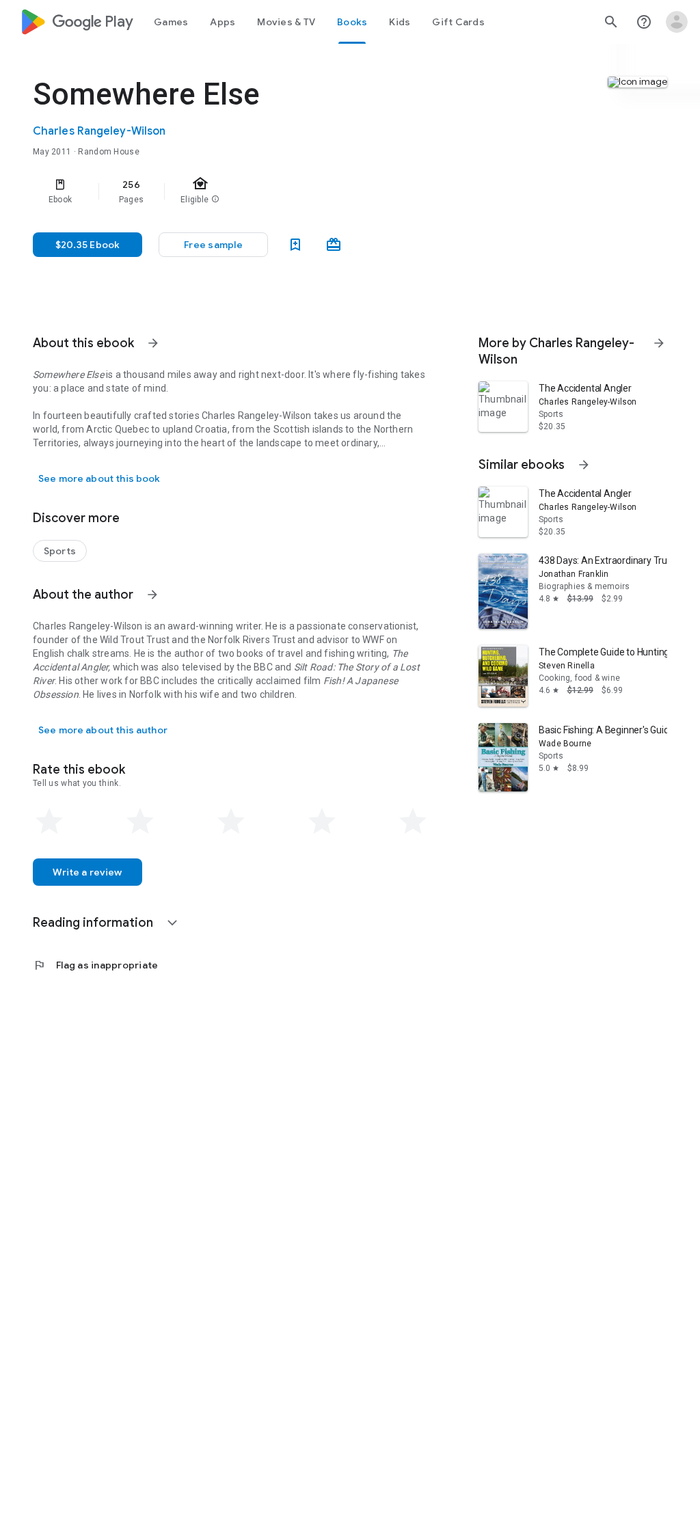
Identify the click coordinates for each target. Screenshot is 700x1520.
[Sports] (60, 551)
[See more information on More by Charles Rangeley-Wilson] (659, 343)
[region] (250, 191)
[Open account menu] (676, 21)
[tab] (171, 22)
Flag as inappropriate (95, 965)
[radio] (49, 821)
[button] (213, 244)
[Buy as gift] (333, 244)
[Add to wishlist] (295, 244)
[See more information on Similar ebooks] (583, 464)
